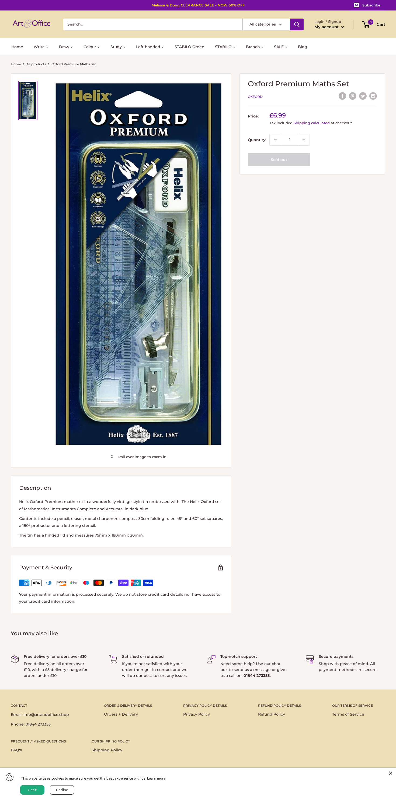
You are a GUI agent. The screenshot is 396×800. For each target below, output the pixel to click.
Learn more (156, 778)
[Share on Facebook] (342, 96)
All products (36, 64)
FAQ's (16, 750)
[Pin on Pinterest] (352, 96)
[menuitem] (17, 46)
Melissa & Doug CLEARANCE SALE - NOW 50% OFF (198, 5)
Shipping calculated (312, 123)
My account (327, 26)
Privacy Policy (196, 714)
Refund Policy (271, 714)
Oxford (255, 97)
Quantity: (257, 139)
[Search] (297, 24)
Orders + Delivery (121, 714)
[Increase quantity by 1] (304, 139)
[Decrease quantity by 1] (275, 139)
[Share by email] (373, 96)
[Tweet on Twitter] (363, 96)
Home (16, 64)
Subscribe (371, 5)
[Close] (390, 773)
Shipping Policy (107, 750)
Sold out (279, 159)
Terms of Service (348, 714)
